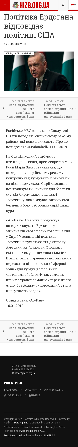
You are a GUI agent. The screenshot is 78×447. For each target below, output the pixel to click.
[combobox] (63, 5)
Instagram (53, 390)
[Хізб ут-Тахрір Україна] (20, 5)
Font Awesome (12, 435)
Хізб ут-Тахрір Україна (16, 422)
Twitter (32, 390)
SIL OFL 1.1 (49, 435)
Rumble (35, 395)
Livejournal (14, 395)
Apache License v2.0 (32, 430)
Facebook (11, 390)
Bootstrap (9, 427)
